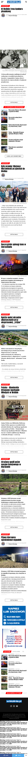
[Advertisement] (14, 33)
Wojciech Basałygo (13, 15)
